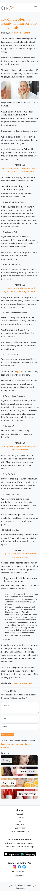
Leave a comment (22, 32)
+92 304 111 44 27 (19, 871)
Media (20, 821)
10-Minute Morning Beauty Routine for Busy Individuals (19, 23)
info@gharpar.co (19, 876)
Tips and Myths (26, 683)
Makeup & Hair (27, 771)
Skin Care (8, 782)
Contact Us (20, 814)
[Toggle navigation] (36, 7)
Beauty (16, 683)
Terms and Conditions (20, 831)
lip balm (19, 371)
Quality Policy (20, 828)
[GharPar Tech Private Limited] (7, 7)
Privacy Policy (20, 824)
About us (20, 817)
